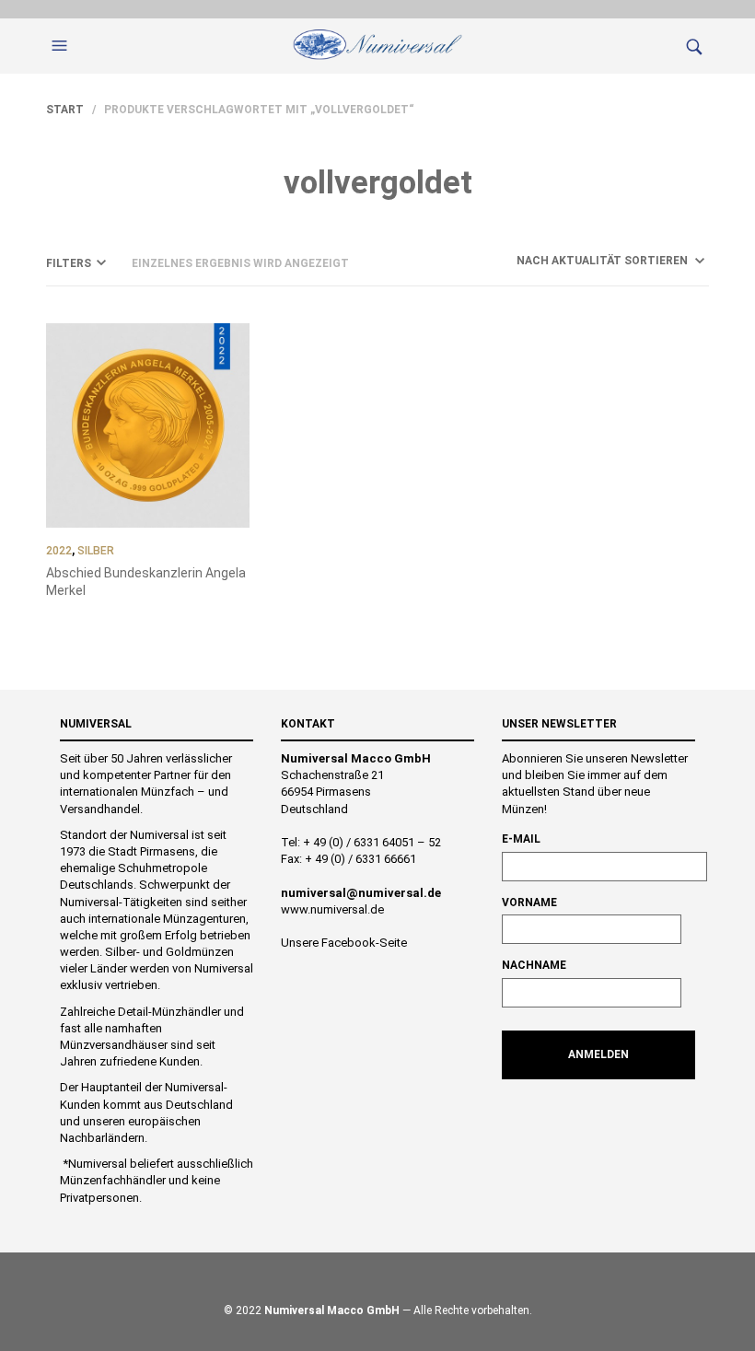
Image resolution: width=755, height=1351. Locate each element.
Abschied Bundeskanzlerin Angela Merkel (146, 582)
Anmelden (598, 1054)
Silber (95, 550)
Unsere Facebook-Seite (344, 942)
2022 (59, 550)
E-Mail (521, 839)
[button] (62, 46)
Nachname (534, 965)
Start (65, 109)
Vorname (529, 902)
